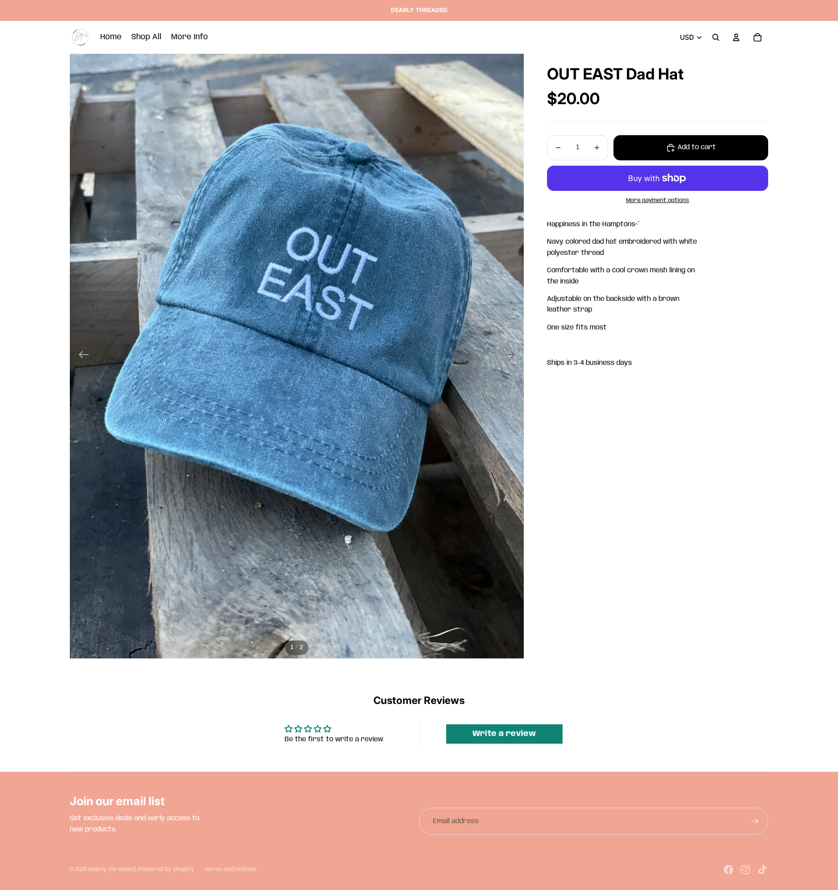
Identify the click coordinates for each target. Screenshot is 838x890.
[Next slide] (513, 356)
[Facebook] (728, 869)
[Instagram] (745, 869)
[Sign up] (754, 821)
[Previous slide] (81, 356)
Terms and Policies (230, 869)
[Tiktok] (762, 869)
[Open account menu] (736, 37)
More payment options (657, 201)
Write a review (504, 734)
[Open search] (715, 37)
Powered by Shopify (166, 869)
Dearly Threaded (111, 869)
